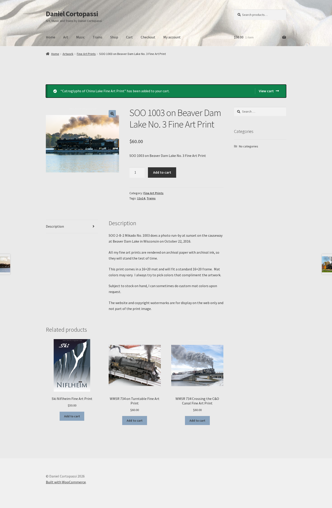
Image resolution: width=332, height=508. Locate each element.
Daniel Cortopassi (72, 13)
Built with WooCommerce (66, 482)
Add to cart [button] (72, 416)
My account (172, 37)
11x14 (141, 198)
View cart (266, 91)
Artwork (68, 54)
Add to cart (162, 172)
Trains (97, 37)
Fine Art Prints (86, 54)
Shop (114, 37)
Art (65, 37)
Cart (129, 37)
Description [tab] (55, 226)
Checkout (148, 37)
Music (80, 37)
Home (50, 37)
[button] (112, 113)
